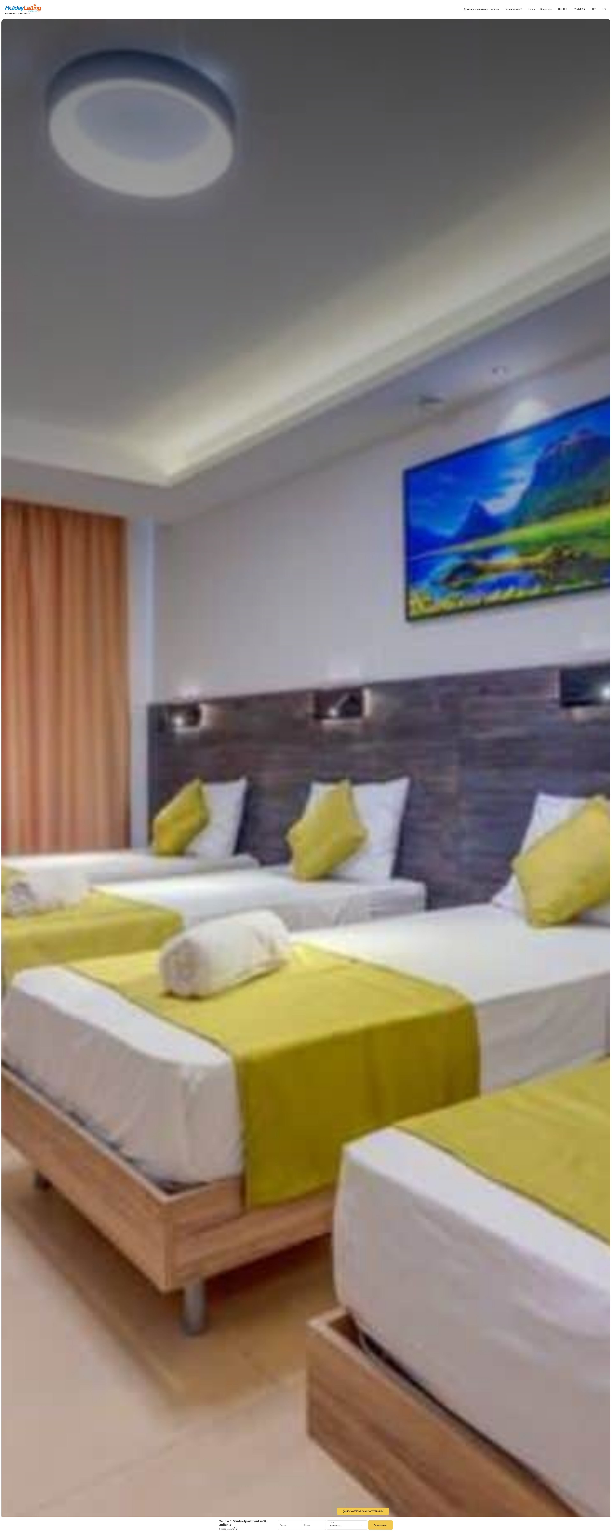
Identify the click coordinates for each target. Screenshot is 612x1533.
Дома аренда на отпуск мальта (481, 9)
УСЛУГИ (579, 9)
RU (604, 9)
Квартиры (546, 9)
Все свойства (513, 9)
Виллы (531, 9)
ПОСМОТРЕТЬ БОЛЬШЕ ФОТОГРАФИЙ (364, 1511)
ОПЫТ (562, 9)
